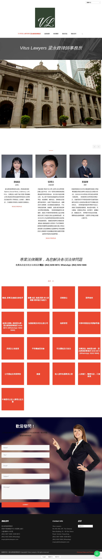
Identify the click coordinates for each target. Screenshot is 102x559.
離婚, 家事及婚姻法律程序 (12, 298)
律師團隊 (55, 33)
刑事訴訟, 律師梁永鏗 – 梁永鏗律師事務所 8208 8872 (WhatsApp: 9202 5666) (89, 351)
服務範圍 (47, 33)
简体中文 (57, 557)
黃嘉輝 (51, 182)
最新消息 (64, 33)
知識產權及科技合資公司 (38, 323)
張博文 (17, 182)
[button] (97, 554)
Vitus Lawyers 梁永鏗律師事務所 (30, 33)
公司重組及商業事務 (13, 374)
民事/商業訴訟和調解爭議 (89, 323)
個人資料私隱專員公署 (64, 374)
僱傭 (38, 374)
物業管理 (63, 323)
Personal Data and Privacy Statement (89, 552)
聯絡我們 (73, 33)
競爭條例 (89, 298)
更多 (49, 281)
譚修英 (85, 182)
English (44, 557)
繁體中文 (89, 2)
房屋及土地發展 (12, 349)
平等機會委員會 (38, 349)
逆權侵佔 (63, 298)
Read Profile (17, 238)
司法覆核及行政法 (64, 349)
